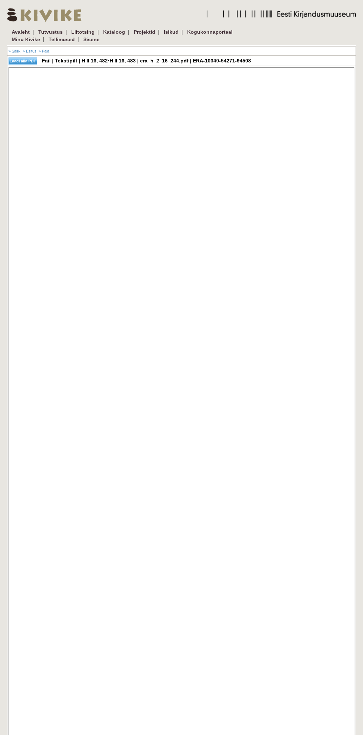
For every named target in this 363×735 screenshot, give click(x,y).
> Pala (44, 51)
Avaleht (21, 32)
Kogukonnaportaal (210, 32)
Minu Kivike (26, 39)
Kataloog (114, 32)
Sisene (91, 39)
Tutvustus (50, 32)
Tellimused (62, 39)
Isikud (171, 32)
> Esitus (30, 51)
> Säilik (15, 51)
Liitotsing (83, 32)
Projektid (144, 32)
